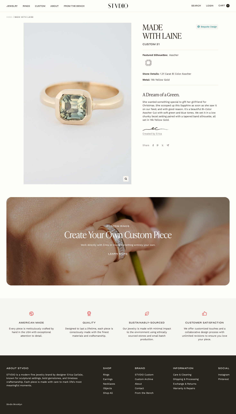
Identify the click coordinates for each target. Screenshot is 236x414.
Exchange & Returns (184, 383)
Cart (223, 5)
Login (210, 5)
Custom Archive (144, 379)
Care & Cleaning (182, 374)
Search (196, 5)
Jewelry (12, 6)
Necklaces (109, 383)
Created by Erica (152, 133)
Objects (107, 388)
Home (9, 17)
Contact (139, 388)
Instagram (224, 374)
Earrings (108, 379)
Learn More (118, 253)
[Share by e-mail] (168, 145)
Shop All (108, 393)
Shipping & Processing (186, 379)
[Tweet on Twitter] (162, 145)
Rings (26, 6)
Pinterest (223, 379)
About (54, 6)
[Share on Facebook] (153, 145)
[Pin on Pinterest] (157, 145)
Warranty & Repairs (184, 388)
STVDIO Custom (144, 374)
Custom (40, 6)
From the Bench (74, 6)
